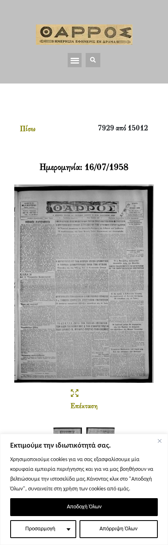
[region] (84, 489)
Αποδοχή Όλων (84, 507)
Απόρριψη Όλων (118, 529)
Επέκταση (84, 406)
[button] (75, 60)
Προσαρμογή (40, 529)
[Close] (159, 441)
